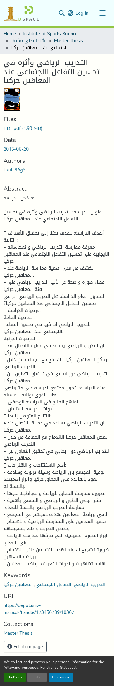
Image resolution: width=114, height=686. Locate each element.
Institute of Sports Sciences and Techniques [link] (52, 33)
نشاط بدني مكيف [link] (29, 40)
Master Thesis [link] (68, 40)
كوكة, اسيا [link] (14, 169)
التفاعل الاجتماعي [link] (53, 584)
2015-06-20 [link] (16, 149)
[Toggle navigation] (102, 13)
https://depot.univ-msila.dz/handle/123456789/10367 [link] (39, 609)
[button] (21, 13)
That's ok (15, 677)
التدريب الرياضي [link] (90, 584)
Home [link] (10, 33)
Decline (37, 677)
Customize (61, 677)
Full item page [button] (27, 646)
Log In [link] (81, 13)
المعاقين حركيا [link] (18, 584)
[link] (57, 128)
